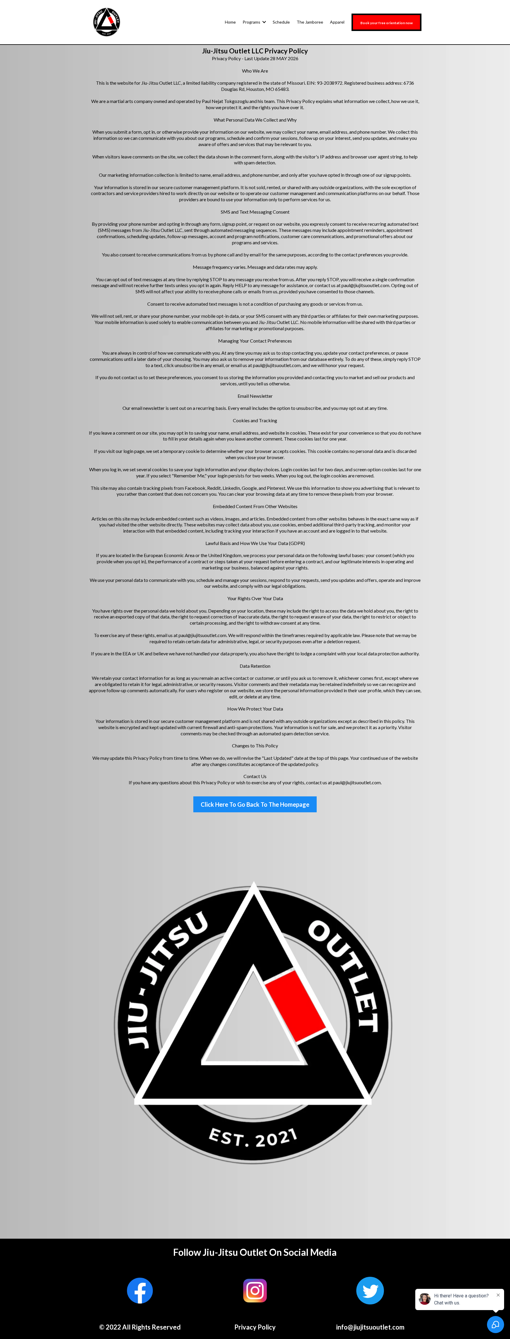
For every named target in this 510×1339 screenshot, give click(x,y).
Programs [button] (252, 21)
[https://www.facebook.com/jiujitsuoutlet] (140, 1290)
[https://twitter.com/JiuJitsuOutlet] (370, 1290)
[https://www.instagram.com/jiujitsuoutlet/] (255, 1290)
